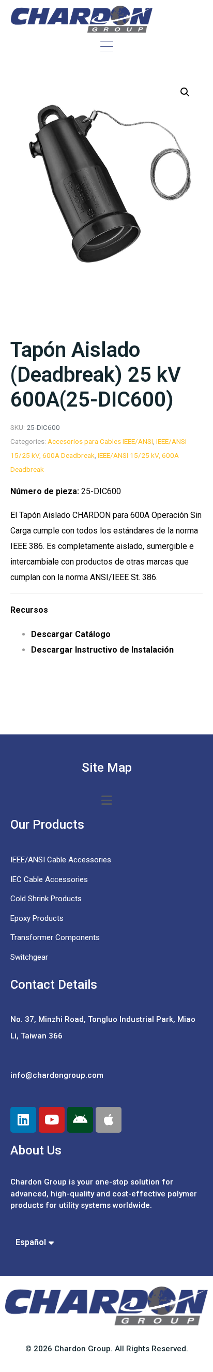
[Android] (80, 1120)
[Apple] (108, 1120)
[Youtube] (52, 1120)
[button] (185, 92)
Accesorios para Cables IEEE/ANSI (100, 441)
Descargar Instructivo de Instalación (102, 650)
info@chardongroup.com (56, 1075)
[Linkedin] (23, 1120)
